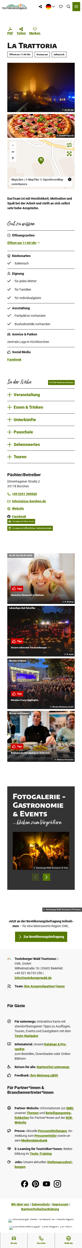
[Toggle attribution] (69, 179)
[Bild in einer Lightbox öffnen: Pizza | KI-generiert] (41, 126)
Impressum (60, 1204)
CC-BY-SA (69, 110)
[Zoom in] (13, 145)
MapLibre (17, 179)
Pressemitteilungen (52, 1131)
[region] (41, 164)
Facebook (14, 359)
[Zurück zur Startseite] (14, 7)
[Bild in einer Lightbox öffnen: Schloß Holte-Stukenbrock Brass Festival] (41, 851)
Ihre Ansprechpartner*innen (44, 986)
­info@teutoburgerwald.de (33, 978)
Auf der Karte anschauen (61, 382)
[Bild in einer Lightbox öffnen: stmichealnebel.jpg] (41, 87)
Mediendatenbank (34, 1140)
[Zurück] (35, 877)
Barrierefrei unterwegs (53, 1067)
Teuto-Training (41, 1153)
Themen (33, 1113)
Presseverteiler (45, 1135)
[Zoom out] (13, 151)
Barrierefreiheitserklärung (40, 1209)
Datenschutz (41, 1204)
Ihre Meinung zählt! (44, 1075)
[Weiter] (46, 877)
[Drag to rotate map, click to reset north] (13, 158)
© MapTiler (32, 179)
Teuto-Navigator (26, 1036)
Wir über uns (20, 1204)
